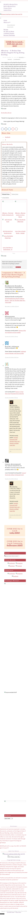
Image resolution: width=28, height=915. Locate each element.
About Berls (10, 27)
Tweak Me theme (10, 912)
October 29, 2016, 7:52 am (11, 397)
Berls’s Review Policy (10, 6)
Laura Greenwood (13, 464)
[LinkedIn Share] (9, 129)
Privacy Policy (8, 8)
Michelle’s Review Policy (11, 4)
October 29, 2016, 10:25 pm (11, 357)
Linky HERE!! (15, 533)
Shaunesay (10, 316)
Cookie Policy (7, 10)
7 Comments (16, 59)
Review (10, 59)
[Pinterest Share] (13, 129)
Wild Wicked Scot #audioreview (8, 232)
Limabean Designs (9, 33)
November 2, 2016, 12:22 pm (12, 306)
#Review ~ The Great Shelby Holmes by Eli (7, 214)
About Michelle (11, 25)
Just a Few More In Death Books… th (8, 248)
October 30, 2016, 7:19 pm (11, 336)
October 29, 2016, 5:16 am (11, 478)
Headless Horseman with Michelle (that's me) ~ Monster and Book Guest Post (15, 441)
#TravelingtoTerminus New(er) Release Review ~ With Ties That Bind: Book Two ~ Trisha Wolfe (15, 300)
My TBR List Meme (9, 31)
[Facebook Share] (2, 129)
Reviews (6, 29)
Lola (7, 367)
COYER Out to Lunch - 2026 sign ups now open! (15, 44)
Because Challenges (9, 35)
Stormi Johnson (12, 346)
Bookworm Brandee (13, 286)
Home (5, 20)
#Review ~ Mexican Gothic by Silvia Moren (20, 215)
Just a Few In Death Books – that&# (20, 232)
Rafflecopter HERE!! (15, 545)
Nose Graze (18, 912)
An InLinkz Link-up (6, 112)
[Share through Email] (16, 129)
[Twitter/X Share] (6, 129)
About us (6, 22)
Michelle (21, 57)
